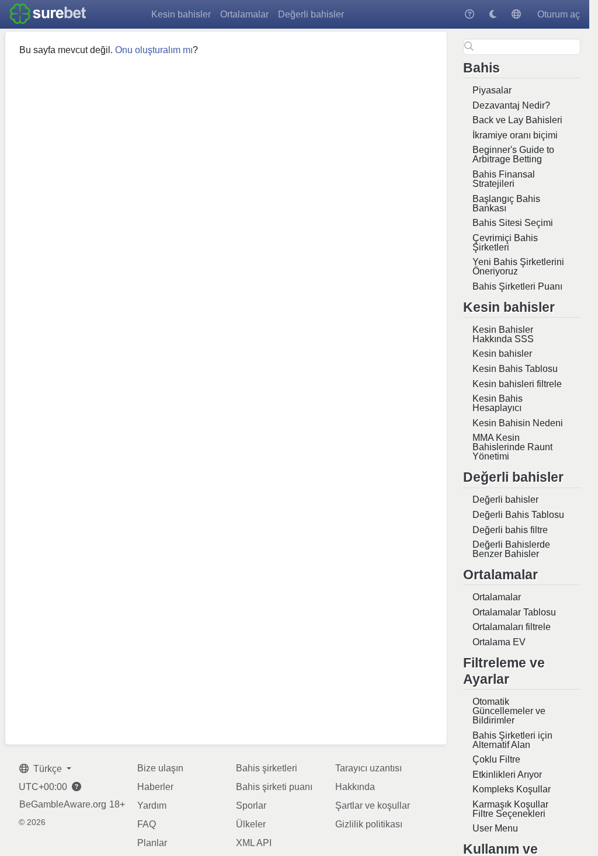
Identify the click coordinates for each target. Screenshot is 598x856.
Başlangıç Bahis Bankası (506, 203)
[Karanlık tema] (493, 14)
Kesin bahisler (181, 14)
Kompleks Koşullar (511, 789)
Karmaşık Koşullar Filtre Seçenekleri (510, 809)
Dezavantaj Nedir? (511, 105)
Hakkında (355, 787)
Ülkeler (251, 824)
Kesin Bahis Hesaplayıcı (497, 403)
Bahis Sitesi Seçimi (512, 223)
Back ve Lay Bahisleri (517, 120)
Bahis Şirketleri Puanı (517, 286)
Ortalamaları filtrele (511, 627)
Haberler (155, 787)
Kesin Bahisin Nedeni (517, 423)
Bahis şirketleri (266, 768)
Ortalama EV (499, 642)
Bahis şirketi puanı (274, 787)
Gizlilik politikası (368, 824)
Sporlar (251, 805)
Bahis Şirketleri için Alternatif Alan (512, 740)
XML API (254, 843)
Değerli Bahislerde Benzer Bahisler (511, 549)
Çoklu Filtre (496, 759)
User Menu (495, 828)
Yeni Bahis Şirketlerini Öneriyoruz (518, 266)
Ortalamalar (244, 14)
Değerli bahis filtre (510, 530)
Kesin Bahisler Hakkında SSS (503, 334)
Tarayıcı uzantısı (368, 768)
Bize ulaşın (160, 768)
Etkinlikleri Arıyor (507, 775)
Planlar (152, 843)
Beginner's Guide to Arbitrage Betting (513, 154)
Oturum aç (558, 14)
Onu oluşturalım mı (154, 50)
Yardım (151, 805)
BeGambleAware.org (62, 804)
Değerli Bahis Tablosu (518, 515)
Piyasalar (492, 90)
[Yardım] (469, 14)
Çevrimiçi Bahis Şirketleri (505, 242)
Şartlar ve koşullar (372, 805)
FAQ (146, 824)
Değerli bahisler (311, 14)
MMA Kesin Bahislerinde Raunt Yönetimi (512, 447)
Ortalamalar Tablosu (514, 612)
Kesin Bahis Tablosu (515, 369)
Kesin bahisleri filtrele (517, 384)
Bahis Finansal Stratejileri (503, 179)
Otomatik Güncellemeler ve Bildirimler (508, 711)
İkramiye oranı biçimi (515, 135)
